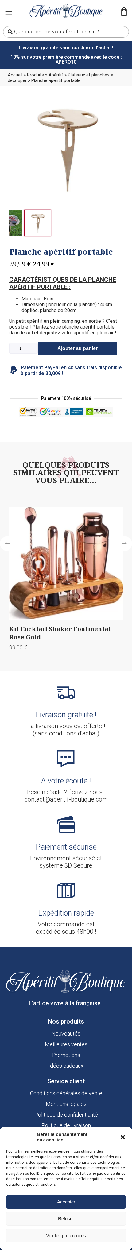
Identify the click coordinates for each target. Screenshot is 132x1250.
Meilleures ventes (66, 1044)
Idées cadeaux (66, 1066)
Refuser (66, 1218)
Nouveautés (66, 1034)
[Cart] (124, 12)
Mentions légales (66, 1104)
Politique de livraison (66, 1125)
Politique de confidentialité (66, 1115)
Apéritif (56, 75)
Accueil (15, 75)
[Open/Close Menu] (8, 11)
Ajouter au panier (77, 348)
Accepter (66, 1201)
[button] (123, 1137)
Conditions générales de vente (66, 1093)
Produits (35, 75)
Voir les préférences (66, 1235)
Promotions (66, 1055)
